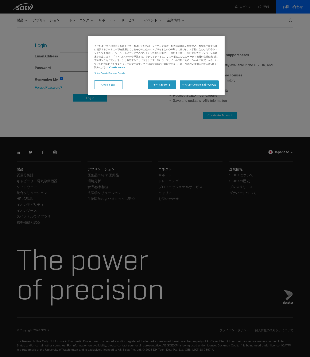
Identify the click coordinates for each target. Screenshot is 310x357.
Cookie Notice (117, 67)
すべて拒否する (162, 84)
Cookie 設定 (108, 84)
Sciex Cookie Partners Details (109, 73)
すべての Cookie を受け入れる (199, 84)
